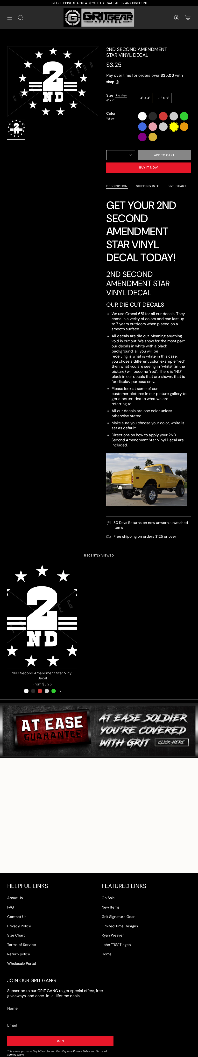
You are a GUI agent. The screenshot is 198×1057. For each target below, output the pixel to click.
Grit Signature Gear (118, 916)
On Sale (108, 897)
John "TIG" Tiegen (116, 944)
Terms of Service (21, 944)
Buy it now (148, 167)
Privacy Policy (19, 926)
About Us (15, 897)
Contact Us (17, 916)
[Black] (33, 691)
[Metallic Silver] (47, 691)
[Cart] (187, 17)
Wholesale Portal (21, 963)
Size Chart (16, 935)
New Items (111, 907)
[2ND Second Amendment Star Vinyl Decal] (42, 616)
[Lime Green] (53, 691)
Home (107, 954)
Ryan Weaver (113, 935)
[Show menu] (9, 17)
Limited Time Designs (120, 926)
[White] (26, 691)
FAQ (10, 907)
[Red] (40, 691)
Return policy (18, 954)
